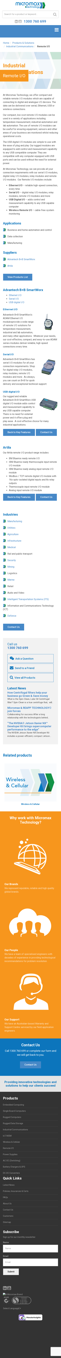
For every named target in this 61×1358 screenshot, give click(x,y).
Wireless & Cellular (11, 1142)
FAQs (5, 1197)
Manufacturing (14, 521)
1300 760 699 (17, 648)
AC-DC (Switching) (11, 1160)
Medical (11, 547)
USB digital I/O (16, 302)
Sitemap (7, 1222)
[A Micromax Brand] (30, 1294)
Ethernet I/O (15, 295)
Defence (11, 615)
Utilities (11, 527)
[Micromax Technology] (30, 6)
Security (11, 560)
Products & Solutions (23, 42)
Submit (11, 1271)
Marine (11, 579)
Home (6, 42)
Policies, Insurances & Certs (15, 1191)
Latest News (9, 1185)
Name (6, 1242)
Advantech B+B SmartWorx (21, 259)
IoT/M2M (7, 1136)
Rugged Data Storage (13, 1123)
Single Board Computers (14, 1111)
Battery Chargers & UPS (14, 1167)
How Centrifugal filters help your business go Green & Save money (27, 694)
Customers (8, 1216)
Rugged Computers (12, 1117)
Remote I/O (8, 1148)
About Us (7, 1203)
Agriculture (13, 534)
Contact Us (46, 432)
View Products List (18, 277)
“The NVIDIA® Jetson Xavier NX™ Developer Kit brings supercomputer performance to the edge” (29, 726)
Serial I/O (14, 298)
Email (5, 1256)
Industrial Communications (19, 46)
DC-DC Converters (11, 1173)
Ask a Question (24, 658)
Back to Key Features (19, 432)
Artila (10, 265)
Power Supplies (10, 1154)
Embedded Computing (13, 1105)
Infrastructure (14, 540)
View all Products (24, 677)
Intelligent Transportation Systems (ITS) (28, 599)
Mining (10, 566)
